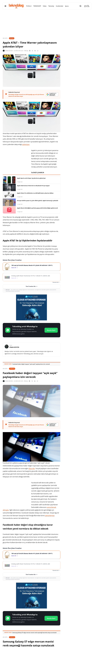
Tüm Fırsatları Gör (31, 286)
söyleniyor (25, 144)
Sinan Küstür (9, 50)
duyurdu (32, 468)
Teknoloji (12, 368)
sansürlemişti (49, 515)
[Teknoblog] (16, 6)
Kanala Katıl (51, 330)
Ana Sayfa (5, 38)
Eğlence (12, 38)
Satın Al (13, 267)
